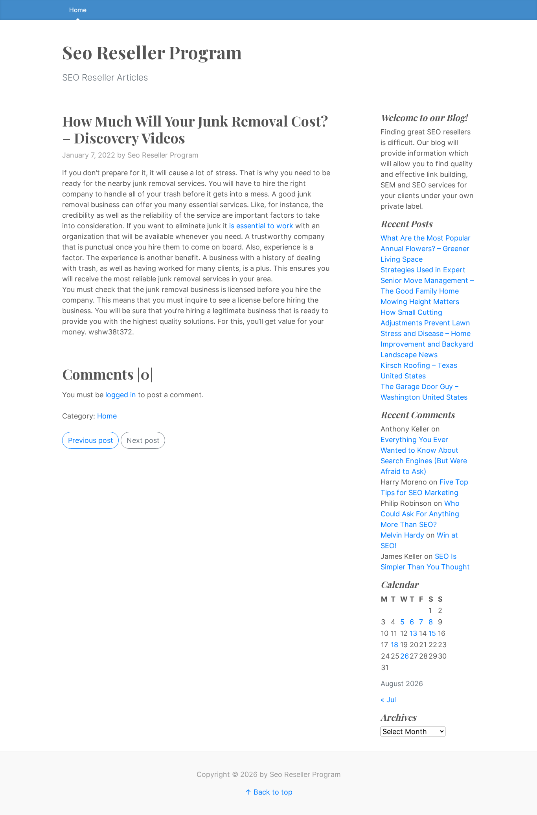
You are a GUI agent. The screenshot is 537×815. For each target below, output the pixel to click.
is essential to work (261, 226)
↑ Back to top (268, 792)
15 (432, 633)
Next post (143, 440)
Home (77, 10)
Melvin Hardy (402, 535)
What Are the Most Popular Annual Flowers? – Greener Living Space (426, 248)
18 (394, 645)
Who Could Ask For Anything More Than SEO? (420, 514)
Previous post (90, 440)
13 (413, 633)
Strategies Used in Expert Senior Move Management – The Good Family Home (427, 280)
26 (404, 656)
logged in (120, 395)
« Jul (388, 700)
